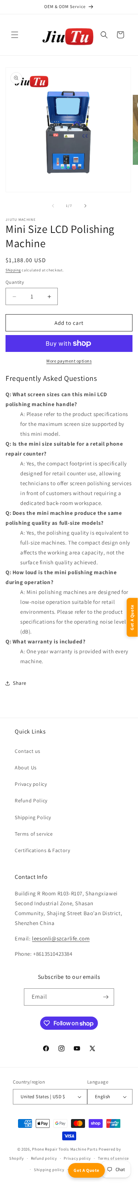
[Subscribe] (106, 997)
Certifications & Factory (42, 850)
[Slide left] (53, 206)
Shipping (13, 270)
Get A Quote (86, 1170)
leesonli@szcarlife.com (60, 938)
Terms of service (34, 834)
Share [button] (19, 683)
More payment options (69, 361)
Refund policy (44, 1158)
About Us (26, 767)
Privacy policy (31, 784)
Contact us (27, 751)
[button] (15, 35)
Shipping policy (49, 1169)
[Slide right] (85, 206)
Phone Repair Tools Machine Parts (65, 1149)
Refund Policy (31, 800)
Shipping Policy (33, 817)
